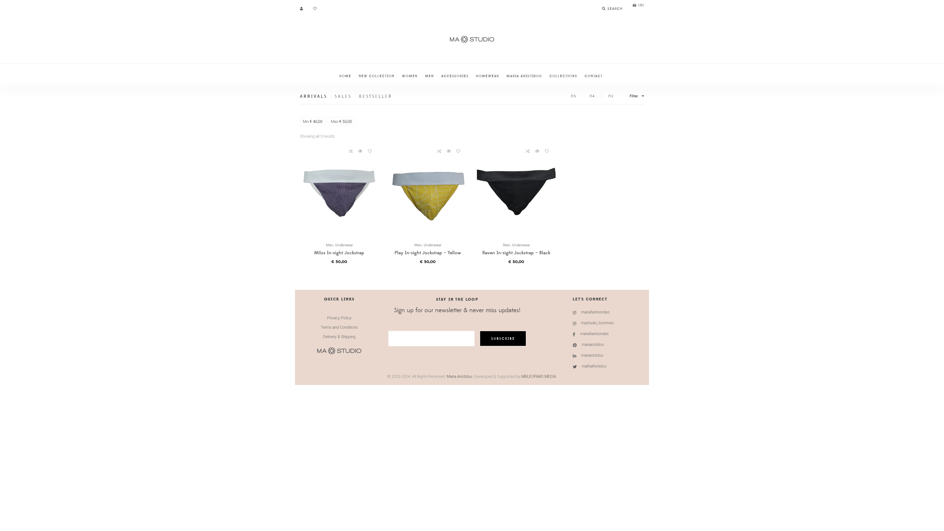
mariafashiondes (595, 312)
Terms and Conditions (339, 327)
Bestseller (375, 96)
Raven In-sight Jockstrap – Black (516, 253)
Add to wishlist (369, 151)
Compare (350, 151)
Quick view (360, 151)
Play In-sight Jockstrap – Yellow (428, 253)
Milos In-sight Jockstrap (339, 253)
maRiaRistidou (594, 366)
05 (573, 96)
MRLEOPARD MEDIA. (539, 376)
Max (341, 121)
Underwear (344, 245)
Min (313, 121)
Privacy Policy (339, 318)
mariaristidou (593, 344)
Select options (342, 192)
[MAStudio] (472, 39)
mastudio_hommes (597, 323)
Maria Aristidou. (459, 376)
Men (329, 245)
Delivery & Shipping (339, 336)
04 (592, 96)
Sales (343, 96)
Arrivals (313, 96)
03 (611, 96)
